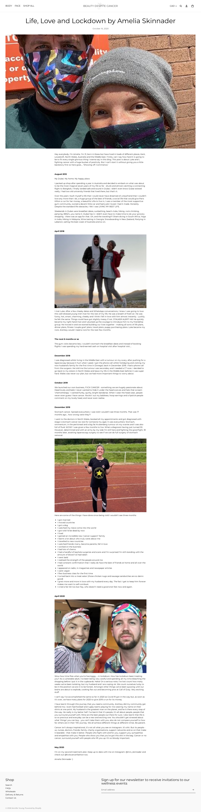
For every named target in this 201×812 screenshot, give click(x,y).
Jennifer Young (18, 808)
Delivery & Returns (14, 794)
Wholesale (10, 791)
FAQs (8, 788)
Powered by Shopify (33, 808)
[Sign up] (193, 789)
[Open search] (181, 6)
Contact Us (10, 798)
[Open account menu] (186, 6)
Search (8, 785)
